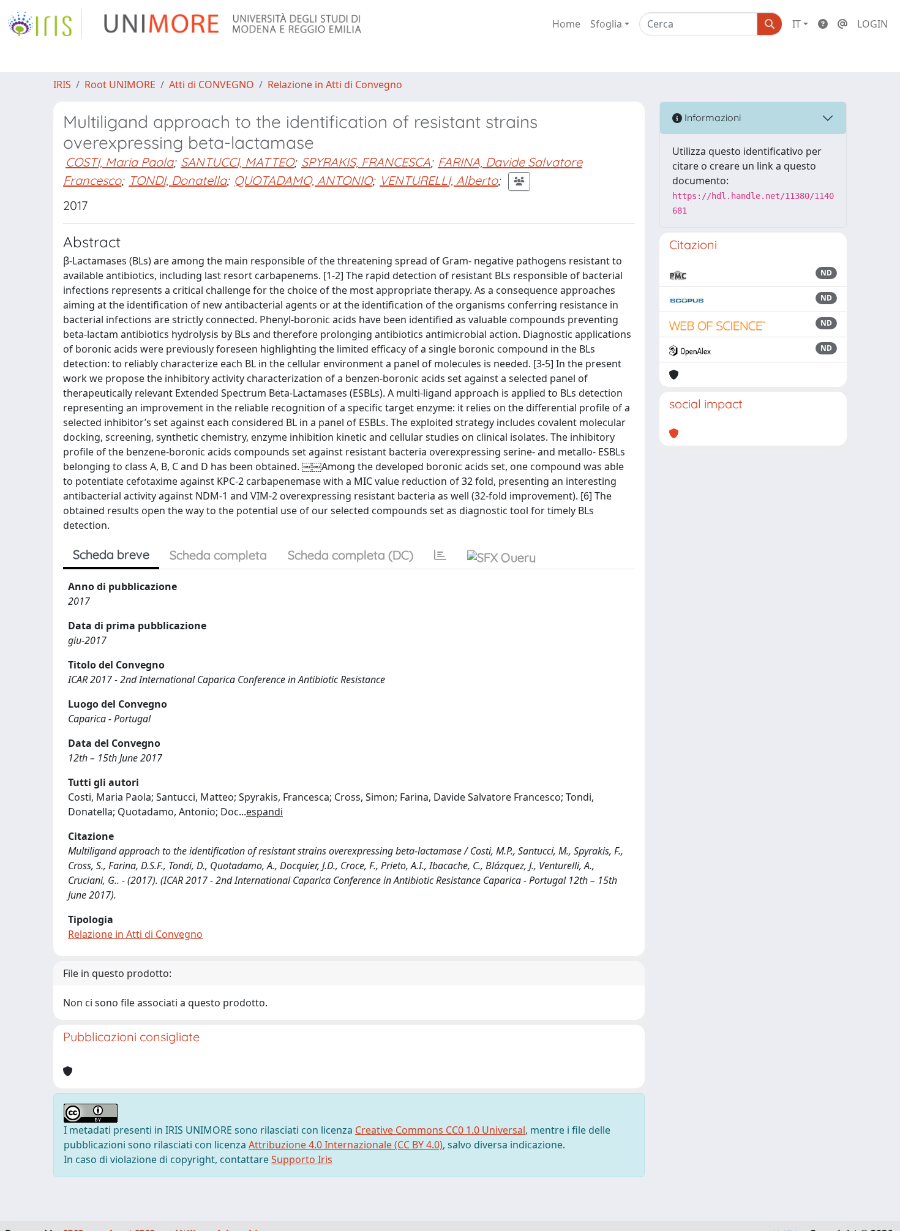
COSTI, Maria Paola (119, 162)
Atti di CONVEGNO (211, 84)
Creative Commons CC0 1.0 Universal (440, 1130)
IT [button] (796, 24)
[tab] (440, 555)
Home (566, 24)
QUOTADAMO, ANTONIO (303, 180)
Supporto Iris (301, 1159)
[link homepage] (44, 24)
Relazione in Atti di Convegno (335, 84)
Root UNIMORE (120, 84)
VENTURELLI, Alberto (439, 180)
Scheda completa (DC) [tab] (350, 555)
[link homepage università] (233, 24)
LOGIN (872, 24)
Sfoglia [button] (606, 24)
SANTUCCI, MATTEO (237, 162)
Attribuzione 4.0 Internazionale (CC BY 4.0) (346, 1144)
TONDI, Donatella (178, 180)
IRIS (62, 84)
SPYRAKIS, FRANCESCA (365, 162)
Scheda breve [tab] (111, 554)
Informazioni (711, 117)
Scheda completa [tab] (218, 555)
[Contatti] (842, 24)
